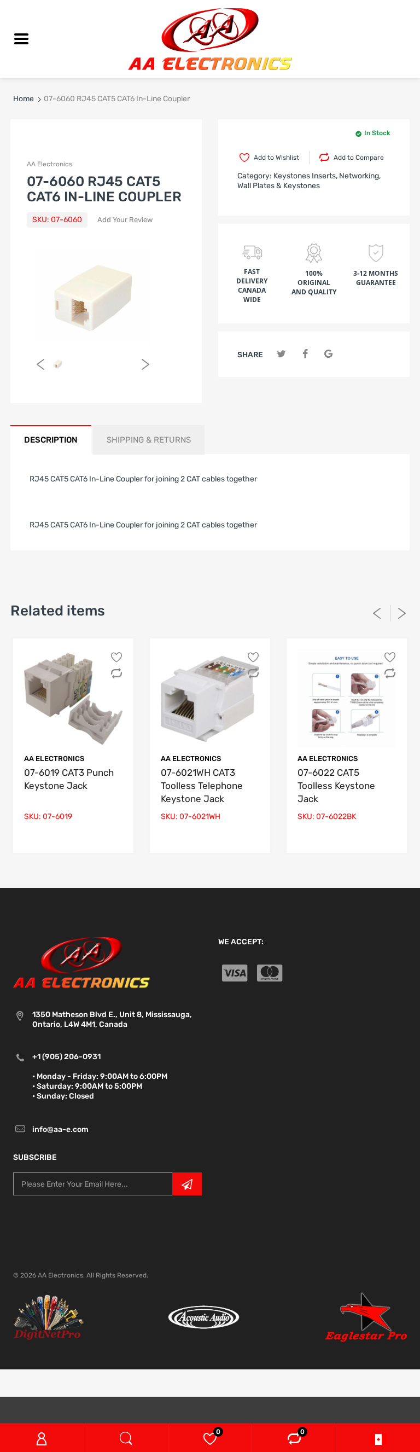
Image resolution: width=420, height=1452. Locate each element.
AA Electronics (49, 164)
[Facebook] (305, 354)
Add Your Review (125, 220)
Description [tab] (51, 440)
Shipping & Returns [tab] (149, 440)
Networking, (360, 176)
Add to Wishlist (276, 157)
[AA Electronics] (210, 38)
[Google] (328, 354)
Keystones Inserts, (305, 176)
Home (23, 98)
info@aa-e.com (60, 1129)
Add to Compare (359, 157)
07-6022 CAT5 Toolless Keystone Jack (336, 785)
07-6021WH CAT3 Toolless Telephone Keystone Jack (202, 785)
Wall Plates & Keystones (278, 185)
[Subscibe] (187, 1183)
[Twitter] (281, 354)
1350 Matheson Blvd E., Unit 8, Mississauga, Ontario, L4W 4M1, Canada (112, 1019)
